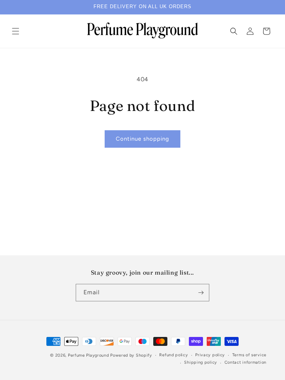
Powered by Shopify (131, 355)
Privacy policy (210, 355)
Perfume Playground (88, 355)
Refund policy (173, 355)
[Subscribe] (201, 292)
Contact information (245, 362)
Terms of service (249, 355)
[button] (15, 31)
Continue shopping (142, 138)
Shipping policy (200, 362)
